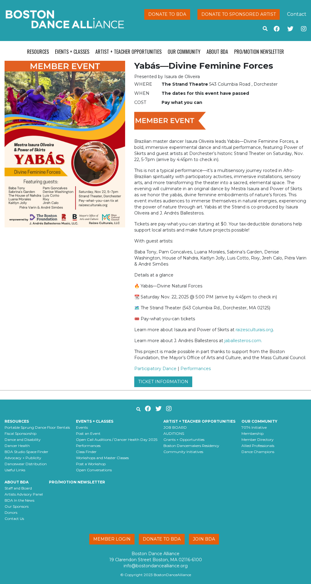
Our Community (184, 51)
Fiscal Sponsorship (20, 433)
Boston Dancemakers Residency (191, 445)
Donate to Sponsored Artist (238, 14)
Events (82, 427)
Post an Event (88, 433)
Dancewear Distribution (26, 464)
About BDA (217, 51)
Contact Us (14, 518)
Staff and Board (18, 488)
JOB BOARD (175, 427)
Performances (195, 368)
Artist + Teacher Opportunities (128, 51)
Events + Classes (72, 51)
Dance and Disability (23, 439)
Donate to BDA (167, 14)
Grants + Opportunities (183, 439)
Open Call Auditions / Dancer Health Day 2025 (116, 439)
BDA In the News (19, 500)
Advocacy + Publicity (23, 457)
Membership (252, 433)
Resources (38, 51)
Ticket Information (163, 381)
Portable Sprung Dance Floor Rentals (37, 427)
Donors (11, 512)
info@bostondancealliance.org (156, 566)
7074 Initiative (254, 427)
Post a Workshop (91, 464)
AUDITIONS (173, 433)
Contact (296, 14)
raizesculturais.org (254, 329)
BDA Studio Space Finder (26, 451)
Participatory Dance (155, 368)
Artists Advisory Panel (24, 494)
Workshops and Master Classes (102, 457)
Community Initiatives (183, 451)
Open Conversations (94, 470)
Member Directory (257, 439)
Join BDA (204, 539)
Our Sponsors (17, 506)
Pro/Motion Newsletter (259, 51)
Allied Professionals (257, 445)
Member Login (112, 539)
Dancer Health (17, 445)
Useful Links (15, 470)
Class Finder (86, 451)
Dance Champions (257, 451)
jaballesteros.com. (243, 340)
